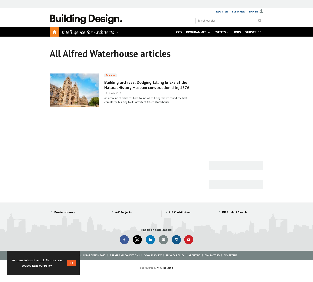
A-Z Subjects (123, 212)
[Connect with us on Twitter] (137, 239)
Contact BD (212, 255)
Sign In (253, 11)
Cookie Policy (153, 255)
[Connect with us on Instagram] (176, 239)
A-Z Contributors (180, 212)
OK (71, 263)
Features (110, 75)
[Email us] (163, 239)
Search (260, 21)
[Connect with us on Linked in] (150, 239)
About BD (194, 255)
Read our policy (42, 265)
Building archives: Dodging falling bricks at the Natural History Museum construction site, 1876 (146, 85)
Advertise (230, 255)
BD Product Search (234, 212)
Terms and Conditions (125, 255)
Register (222, 11)
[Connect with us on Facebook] (124, 239)
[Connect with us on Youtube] (188, 239)
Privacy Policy (175, 255)
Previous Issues (64, 212)
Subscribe (238, 11)
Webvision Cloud (165, 267)
